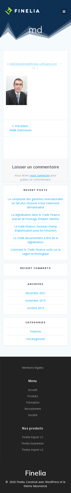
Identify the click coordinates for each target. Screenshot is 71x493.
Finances (35, 331)
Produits (32, 396)
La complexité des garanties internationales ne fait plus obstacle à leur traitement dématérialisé (35, 203)
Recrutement (32, 409)
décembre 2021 (36, 293)
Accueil (32, 390)
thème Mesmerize (35, 486)
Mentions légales (33, 367)
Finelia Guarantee (32, 443)
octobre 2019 (35, 308)
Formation (32, 402)
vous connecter (40, 175)
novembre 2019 (35, 300)
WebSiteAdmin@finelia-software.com (33, 64)
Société (32, 415)
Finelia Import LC (33, 449)
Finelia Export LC (32, 437)
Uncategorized (35, 339)
